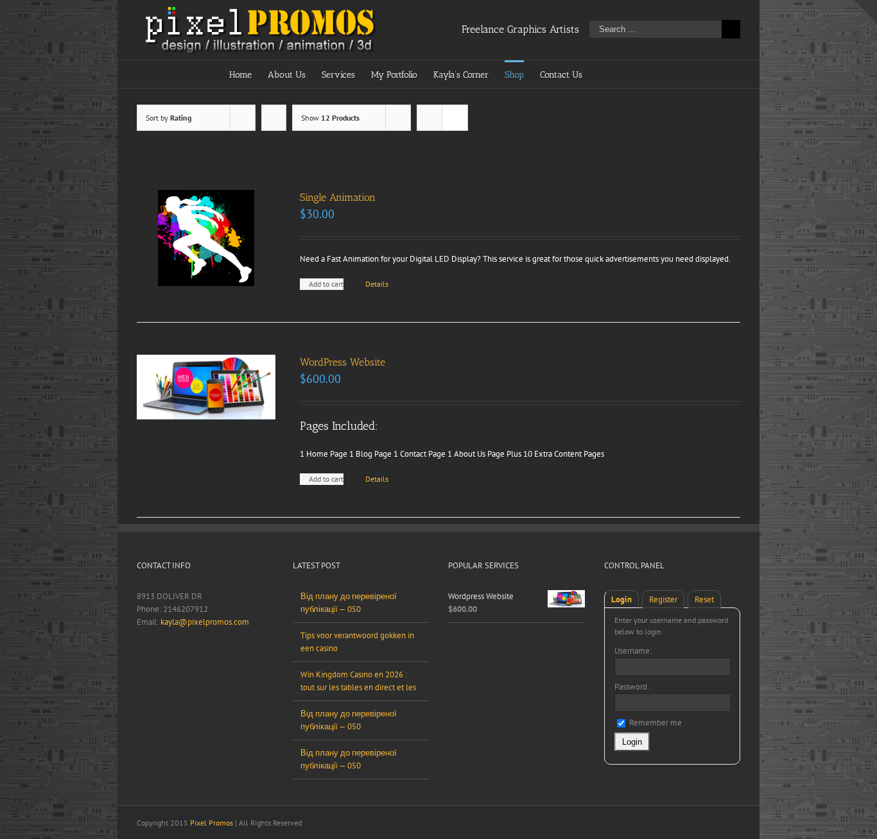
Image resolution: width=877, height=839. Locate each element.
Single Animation (338, 197)
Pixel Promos (211, 822)
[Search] (627, 74)
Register (663, 599)
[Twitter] (157, 666)
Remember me (654, 722)
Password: (631, 686)
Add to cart (326, 284)
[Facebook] (140, 666)
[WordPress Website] (206, 387)
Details (376, 284)
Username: (633, 650)
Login (621, 599)
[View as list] (454, 117)
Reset (704, 599)
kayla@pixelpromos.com (205, 621)
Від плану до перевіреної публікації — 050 (348, 602)
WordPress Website (342, 362)
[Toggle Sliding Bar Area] (865, 11)
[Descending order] (273, 118)
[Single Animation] (206, 238)
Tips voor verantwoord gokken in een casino (357, 642)
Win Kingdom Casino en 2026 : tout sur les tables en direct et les (358, 681)
